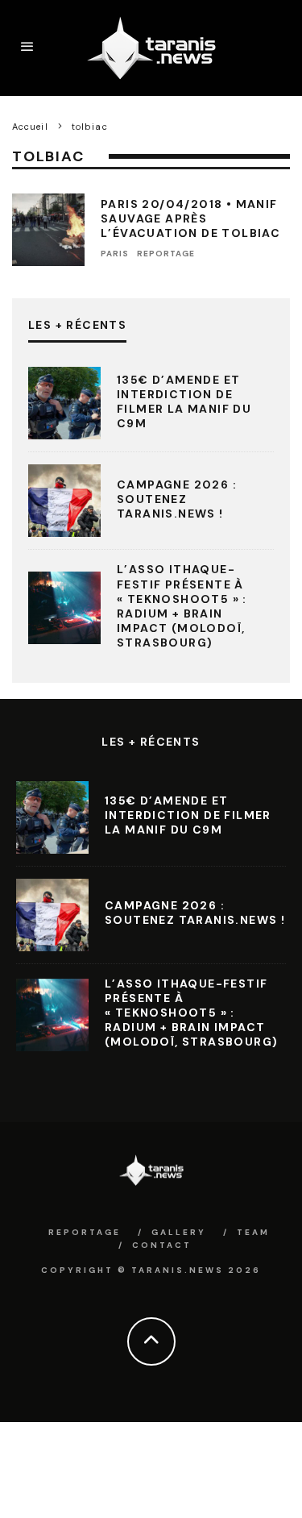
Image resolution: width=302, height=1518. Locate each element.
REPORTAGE (166, 253)
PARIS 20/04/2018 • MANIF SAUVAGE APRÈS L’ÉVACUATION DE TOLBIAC (190, 218)
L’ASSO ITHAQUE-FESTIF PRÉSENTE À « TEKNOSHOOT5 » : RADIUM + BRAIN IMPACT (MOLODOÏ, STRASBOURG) (182, 606)
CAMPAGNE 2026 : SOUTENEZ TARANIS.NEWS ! (177, 499)
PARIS (115, 253)
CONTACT (162, 1245)
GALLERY (178, 1232)
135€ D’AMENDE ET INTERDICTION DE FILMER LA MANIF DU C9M (184, 401)
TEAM (253, 1232)
